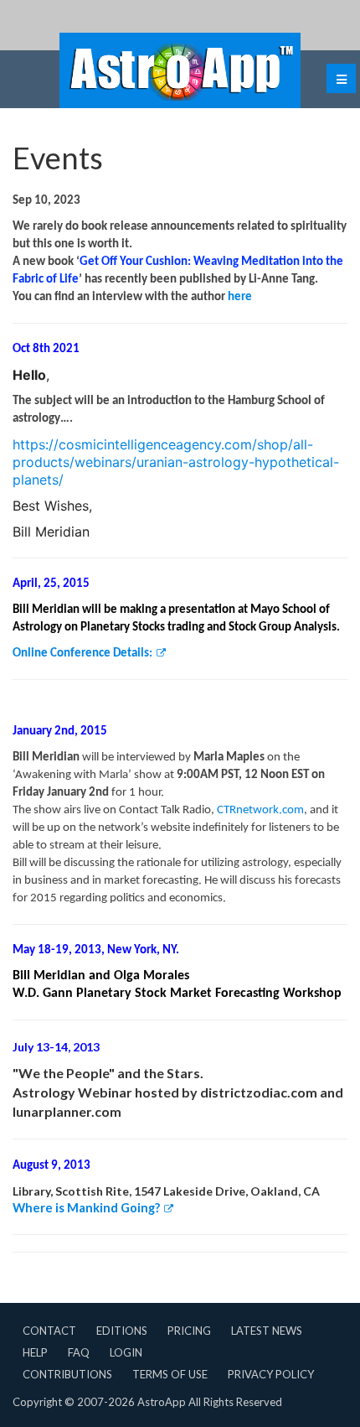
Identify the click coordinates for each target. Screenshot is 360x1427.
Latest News (266, 1330)
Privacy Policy (271, 1374)
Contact (49, 1330)
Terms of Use (170, 1374)
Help (35, 1352)
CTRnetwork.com (260, 810)
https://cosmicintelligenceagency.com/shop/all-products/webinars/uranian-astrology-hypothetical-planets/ (176, 462)
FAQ (79, 1352)
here (240, 297)
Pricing (189, 1330)
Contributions (67, 1374)
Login (126, 1352)
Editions (121, 1330)
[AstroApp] (180, 70)
